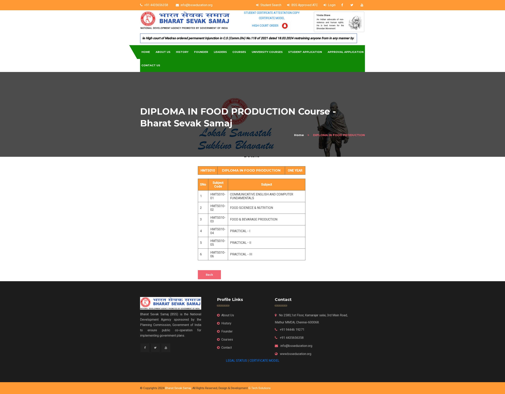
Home (145, 51)
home (299, 135)
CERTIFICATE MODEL (272, 18)
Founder (201, 51)
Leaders (220, 51)
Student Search (270, 5)
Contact (226, 347)
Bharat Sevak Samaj (178, 388)
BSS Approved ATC (304, 5)
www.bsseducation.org (295, 354)
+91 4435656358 (156, 5)
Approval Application (346, 51)
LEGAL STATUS (236, 360)
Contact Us (150, 65)
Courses (239, 51)
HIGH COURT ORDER (265, 25)
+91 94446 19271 (291, 329)
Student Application (305, 51)
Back (209, 274)
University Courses (267, 51)
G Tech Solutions (260, 388)
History (182, 51)
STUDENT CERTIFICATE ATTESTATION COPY (272, 12)
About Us (163, 51)
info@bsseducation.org (196, 5)
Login (332, 5)
